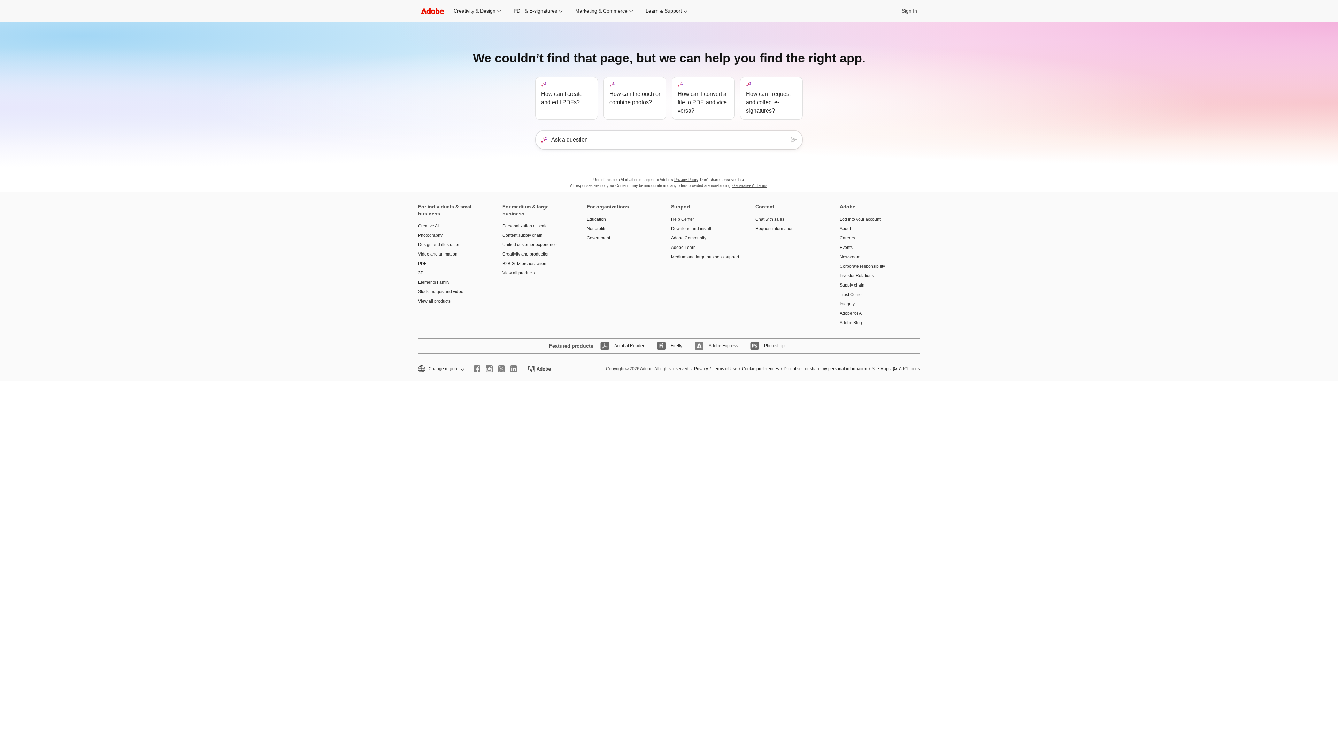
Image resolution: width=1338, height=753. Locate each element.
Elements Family (433, 282)
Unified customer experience (529, 244)
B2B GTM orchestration (524, 263)
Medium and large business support (703, 256)
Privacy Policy (686, 179)
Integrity (847, 304)
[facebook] (477, 368)
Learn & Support (664, 11)
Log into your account (860, 219)
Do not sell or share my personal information (825, 368)
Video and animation (437, 254)
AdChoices (909, 368)
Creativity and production (526, 254)
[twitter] (501, 368)
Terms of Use (725, 368)
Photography (430, 235)
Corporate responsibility (862, 266)
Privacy (701, 368)
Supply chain (852, 285)
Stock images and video (440, 291)
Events (846, 247)
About (845, 228)
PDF (422, 263)
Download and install (691, 228)
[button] (440, 369)
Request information (774, 228)
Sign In (909, 11)
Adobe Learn (683, 247)
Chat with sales (769, 219)
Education (596, 219)
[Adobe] (432, 11)
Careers (847, 238)
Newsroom (850, 256)
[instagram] (489, 368)
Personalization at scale (525, 225)
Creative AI (428, 225)
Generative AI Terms (749, 185)
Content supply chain (522, 235)
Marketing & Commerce (601, 11)
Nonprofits (596, 228)
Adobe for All (852, 313)
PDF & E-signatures (535, 11)
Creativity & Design (474, 11)
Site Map (880, 368)
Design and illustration (439, 244)
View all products (434, 301)
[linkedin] (513, 368)
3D (421, 273)
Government (598, 238)
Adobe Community (688, 238)
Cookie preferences (760, 368)
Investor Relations (857, 275)
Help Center (682, 219)
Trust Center (851, 294)
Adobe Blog (851, 322)
